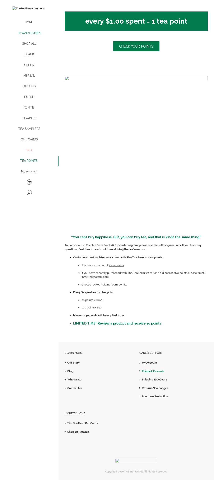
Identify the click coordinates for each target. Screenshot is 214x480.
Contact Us (74, 388)
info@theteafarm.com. (95, 276)
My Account (149, 362)
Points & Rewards (153, 371)
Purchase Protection (155, 396)
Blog (70, 371)
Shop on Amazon (78, 431)
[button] (29, 193)
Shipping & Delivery (154, 379)
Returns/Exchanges (155, 388)
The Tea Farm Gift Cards (82, 423)
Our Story (73, 362)
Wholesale (74, 379)
